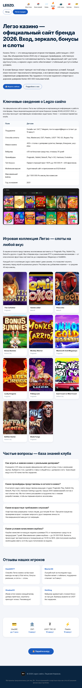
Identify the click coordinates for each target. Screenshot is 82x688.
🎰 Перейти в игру (41, 651)
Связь (46, 5)
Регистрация (20, 12)
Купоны (69, 5)
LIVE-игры (61, 5)
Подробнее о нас (33, 86)
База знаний (38, 5)
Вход (7, 12)
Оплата (76, 5)
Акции (53, 5)
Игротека (28, 5)
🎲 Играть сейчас (12, 86)
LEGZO (8, 5)
